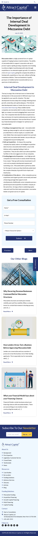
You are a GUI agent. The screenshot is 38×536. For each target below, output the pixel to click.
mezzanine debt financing (9, 107)
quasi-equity (11, 73)
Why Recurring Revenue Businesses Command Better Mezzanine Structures (17, 294)
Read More (7, 311)
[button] (35, 7)
